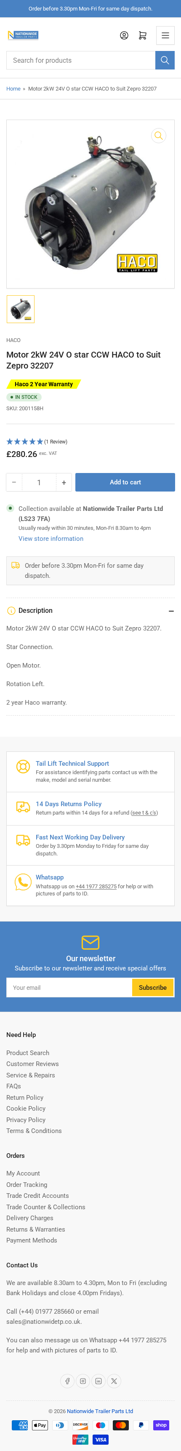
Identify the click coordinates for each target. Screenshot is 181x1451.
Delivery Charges (29, 1218)
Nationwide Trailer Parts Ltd (100, 1411)
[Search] (165, 60)
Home (13, 89)
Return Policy (24, 1097)
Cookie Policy (25, 1108)
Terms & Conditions (34, 1131)
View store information (51, 538)
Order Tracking (26, 1185)
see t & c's (144, 813)
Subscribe (153, 987)
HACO (13, 340)
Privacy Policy (25, 1120)
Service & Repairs (30, 1075)
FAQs (13, 1086)
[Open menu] (165, 35)
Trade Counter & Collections (45, 1207)
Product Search (27, 1053)
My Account (23, 1173)
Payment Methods (31, 1240)
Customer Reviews (32, 1064)
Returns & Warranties (35, 1229)
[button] (90, 442)
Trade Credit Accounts (37, 1196)
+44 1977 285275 (96, 886)
